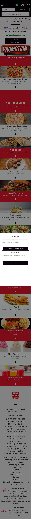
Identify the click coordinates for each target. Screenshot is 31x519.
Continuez (15, 263)
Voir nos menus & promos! (15, 248)
